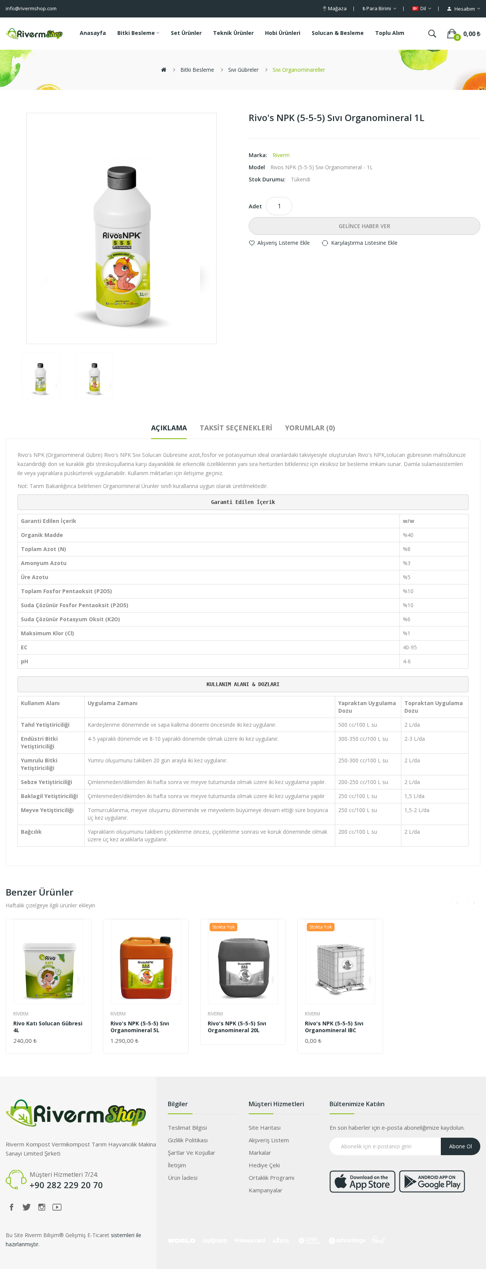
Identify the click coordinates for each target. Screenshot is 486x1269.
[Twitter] (26, 1207)
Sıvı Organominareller (299, 69)
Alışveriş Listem (269, 1140)
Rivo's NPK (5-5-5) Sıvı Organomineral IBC (334, 1027)
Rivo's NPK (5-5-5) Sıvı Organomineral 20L (237, 1027)
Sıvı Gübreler (243, 69)
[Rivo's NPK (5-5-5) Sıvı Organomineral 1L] (40, 375)
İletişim (177, 1165)
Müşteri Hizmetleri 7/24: (64, 1174)
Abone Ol (460, 1146)
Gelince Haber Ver (364, 226)
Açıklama (169, 427)
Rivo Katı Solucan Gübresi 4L (47, 1027)
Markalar (260, 1152)
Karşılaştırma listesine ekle (364, 242)
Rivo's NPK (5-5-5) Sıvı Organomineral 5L (139, 1027)
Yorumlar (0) (310, 427)
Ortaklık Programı (271, 1177)
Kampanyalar (265, 1190)
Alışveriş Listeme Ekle (283, 242)
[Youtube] (57, 1207)
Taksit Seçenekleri (236, 427)
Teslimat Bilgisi (187, 1127)
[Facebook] (11, 1207)
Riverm (281, 155)
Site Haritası (265, 1127)
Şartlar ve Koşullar (191, 1152)
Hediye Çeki (264, 1165)
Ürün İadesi (182, 1177)
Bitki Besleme (197, 69)
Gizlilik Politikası (188, 1140)
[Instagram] (41, 1207)
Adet (255, 206)
